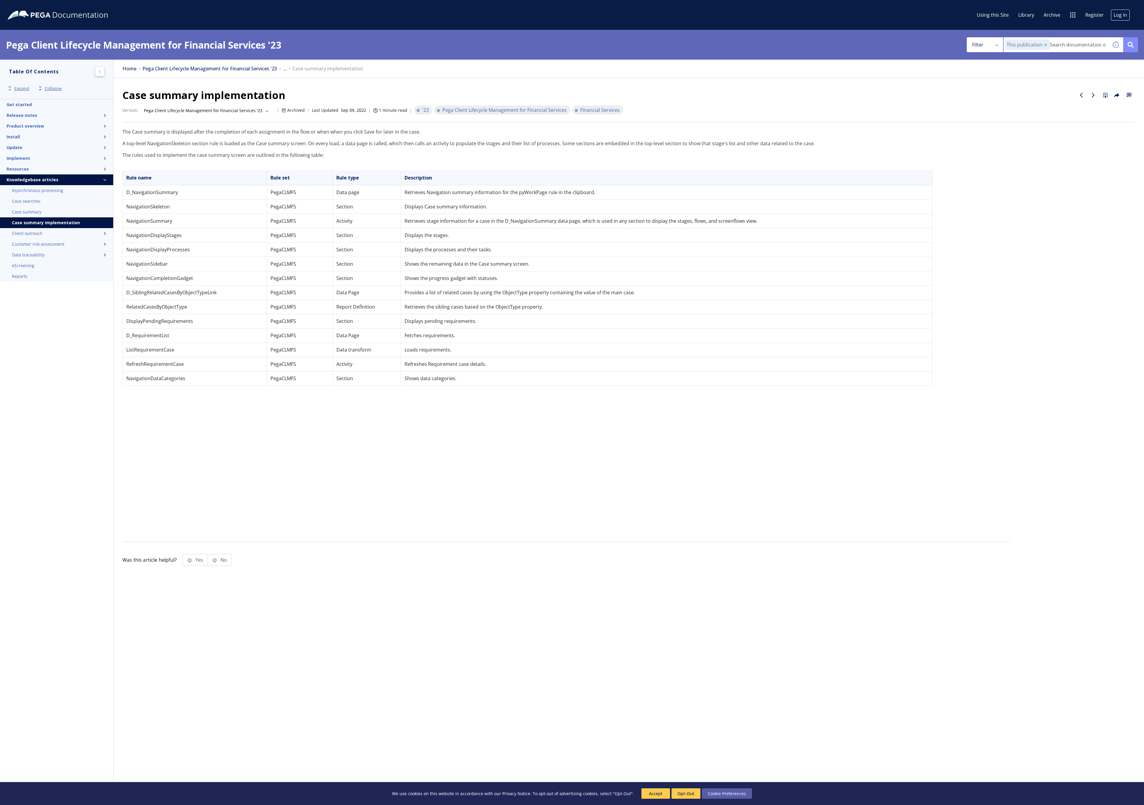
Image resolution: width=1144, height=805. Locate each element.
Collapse (53, 88)
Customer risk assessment (38, 244)
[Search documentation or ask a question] (1130, 44)
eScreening (23, 265)
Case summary (26, 212)
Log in (1120, 15)
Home (129, 68)
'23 (425, 110)
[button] (1045, 45)
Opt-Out (685, 793)
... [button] (285, 68)
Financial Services (600, 110)
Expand (21, 88)
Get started (19, 104)
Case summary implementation (46, 222)
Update (14, 147)
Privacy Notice (516, 793)
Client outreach (27, 233)
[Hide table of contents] (99, 71)
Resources (18, 169)
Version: (130, 110)
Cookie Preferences (727, 793)
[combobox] (1056, 44)
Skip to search (72, 7)
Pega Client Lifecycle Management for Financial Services (504, 110)
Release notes (22, 115)
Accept (656, 793)
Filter (977, 44)
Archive (1052, 15)
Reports (19, 276)
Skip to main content (26, 7)
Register (1094, 15)
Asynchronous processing (37, 190)
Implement (18, 158)
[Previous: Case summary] (1081, 95)
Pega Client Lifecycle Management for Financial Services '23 (209, 68)
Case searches (26, 201)
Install (13, 137)
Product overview (25, 126)
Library (1026, 15)
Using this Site (993, 15)
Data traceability (28, 255)
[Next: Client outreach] (1093, 95)
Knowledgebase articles (32, 179)
